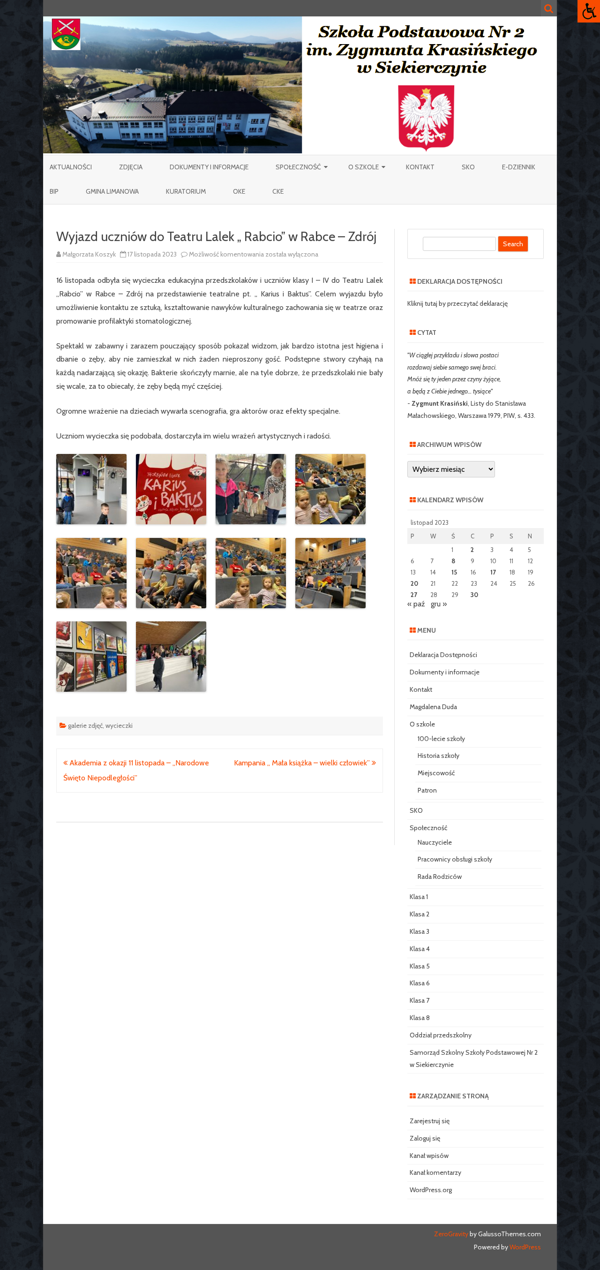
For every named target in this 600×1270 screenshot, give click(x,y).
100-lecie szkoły (441, 738)
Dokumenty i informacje (209, 167)
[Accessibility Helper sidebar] (589, 11)
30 (474, 594)
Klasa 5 (420, 966)
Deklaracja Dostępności (443, 654)
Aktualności (71, 167)
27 (414, 594)
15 (454, 572)
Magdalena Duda (433, 707)
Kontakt (420, 167)
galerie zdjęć (85, 725)
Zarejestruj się (430, 1121)
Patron (427, 790)
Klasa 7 (419, 1000)
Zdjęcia (130, 167)
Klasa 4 (420, 949)
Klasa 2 (419, 914)
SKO (468, 167)
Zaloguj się (425, 1138)
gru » (439, 603)
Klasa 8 (420, 1017)
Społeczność (298, 167)
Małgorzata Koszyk (89, 254)
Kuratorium (186, 191)
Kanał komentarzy (435, 1172)
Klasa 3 (419, 931)
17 (493, 572)
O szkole (363, 167)
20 (414, 583)
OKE (239, 191)
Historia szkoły (438, 755)
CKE (278, 191)
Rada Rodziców (440, 876)
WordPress (524, 1247)
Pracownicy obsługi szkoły (455, 859)
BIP (54, 191)
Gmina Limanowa (112, 191)
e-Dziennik (518, 167)
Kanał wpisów (429, 1155)
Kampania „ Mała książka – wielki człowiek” (303, 762)
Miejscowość (436, 773)
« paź (416, 603)
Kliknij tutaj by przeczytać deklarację (457, 303)
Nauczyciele (435, 842)
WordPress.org (431, 1190)
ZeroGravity (451, 1234)
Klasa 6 (420, 983)
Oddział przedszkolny (441, 1035)
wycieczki (119, 725)
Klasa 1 (419, 896)
